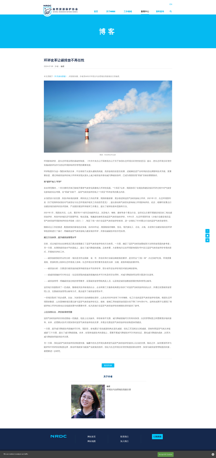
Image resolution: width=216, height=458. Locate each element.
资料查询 (160, 11)
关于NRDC (110, 11)
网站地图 (92, 441)
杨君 (62, 66)
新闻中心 (145, 11)
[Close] (213, 454)
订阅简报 (157, 436)
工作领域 (128, 11)
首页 (96, 11)
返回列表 (108, 365)
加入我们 (124, 441)
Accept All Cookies (165, 454)
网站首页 (92, 436)
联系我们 (124, 436)
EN (171, 4)
